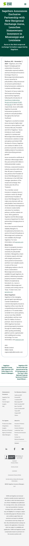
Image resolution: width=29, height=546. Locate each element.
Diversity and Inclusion (20, 432)
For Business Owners (20, 392)
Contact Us (17, 437)
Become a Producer (7, 430)
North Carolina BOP (19, 404)
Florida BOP (17, 397)
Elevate (9, 104)
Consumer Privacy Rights (14, 475)
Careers (17, 443)
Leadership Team (19, 430)
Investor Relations (19, 428)
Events (16, 435)
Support (14, 461)
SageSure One (6, 397)
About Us (17, 420)
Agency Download (6, 432)
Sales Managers (6, 435)
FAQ (3, 406)
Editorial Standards (19, 439)
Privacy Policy (14, 462)
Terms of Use (14, 466)
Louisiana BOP (18, 399)
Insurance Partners (19, 423)
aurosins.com (19, 242)
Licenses (14, 471)
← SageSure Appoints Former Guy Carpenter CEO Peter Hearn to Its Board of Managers (8, 369)
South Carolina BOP (20, 408)
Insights (4, 404)
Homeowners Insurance (6, 393)
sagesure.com (19, 339)
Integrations (5, 426)
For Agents (5, 420)
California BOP (18, 395)
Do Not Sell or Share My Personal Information (14, 480)
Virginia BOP (18, 413)
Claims (4, 399)
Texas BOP (17, 411)
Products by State (6, 423)
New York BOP (18, 406)
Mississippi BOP (19, 402)
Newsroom (17, 426)
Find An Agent (5, 402)
